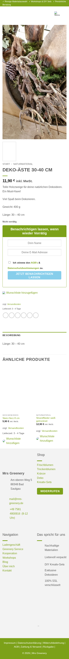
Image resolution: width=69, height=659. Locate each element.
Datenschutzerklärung (29, 642)
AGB (16, 646)
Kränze (41, 473)
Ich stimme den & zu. (25, 265)
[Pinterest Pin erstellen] (29, 315)
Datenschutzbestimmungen (23, 268)
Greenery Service (13, 549)
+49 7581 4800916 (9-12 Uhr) (19, 513)
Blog (5, 562)
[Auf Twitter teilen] (17, 315)
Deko (40, 477)
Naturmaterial (23, 164)
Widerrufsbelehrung (53, 642)
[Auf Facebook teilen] (11, 315)
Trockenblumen (46, 469)
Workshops (9, 557)
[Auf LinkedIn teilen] (36, 315)
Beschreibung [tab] (11, 335)
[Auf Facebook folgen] (5, 525)
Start (6, 164)
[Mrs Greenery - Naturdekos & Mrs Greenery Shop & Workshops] (34, 12)
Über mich (9, 566)
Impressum (10, 642)
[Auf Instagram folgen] (10, 525)
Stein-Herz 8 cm (11, 418)
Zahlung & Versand (31, 646)
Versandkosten (14, 304)
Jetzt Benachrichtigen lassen (34, 275)
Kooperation (10, 553)
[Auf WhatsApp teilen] (5, 315)
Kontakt (7, 570)
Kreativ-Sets (44, 482)
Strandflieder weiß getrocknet (45, 419)
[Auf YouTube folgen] (21, 525)
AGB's (34, 262)
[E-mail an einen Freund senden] (23, 315)
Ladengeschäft (11, 544)
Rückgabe (48, 646)
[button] (5, 12)
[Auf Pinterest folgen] (16, 525)
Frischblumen (45, 465)
